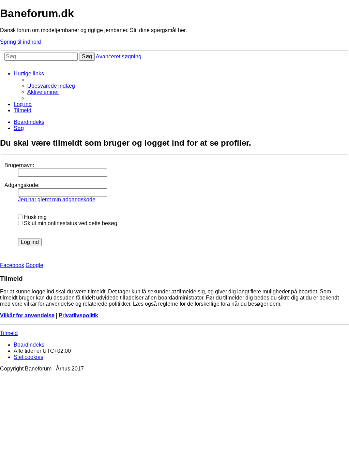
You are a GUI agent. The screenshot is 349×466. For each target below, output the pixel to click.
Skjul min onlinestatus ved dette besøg (69, 223)
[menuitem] (51, 86)
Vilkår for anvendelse (27, 315)
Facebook (12, 265)
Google (34, 265)
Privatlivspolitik (78, 315)
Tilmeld (9, 333)
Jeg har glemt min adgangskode (56, 199)
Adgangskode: (22, 185)
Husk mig (34, 217)
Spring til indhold (20, 42)
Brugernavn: (19, 165)
